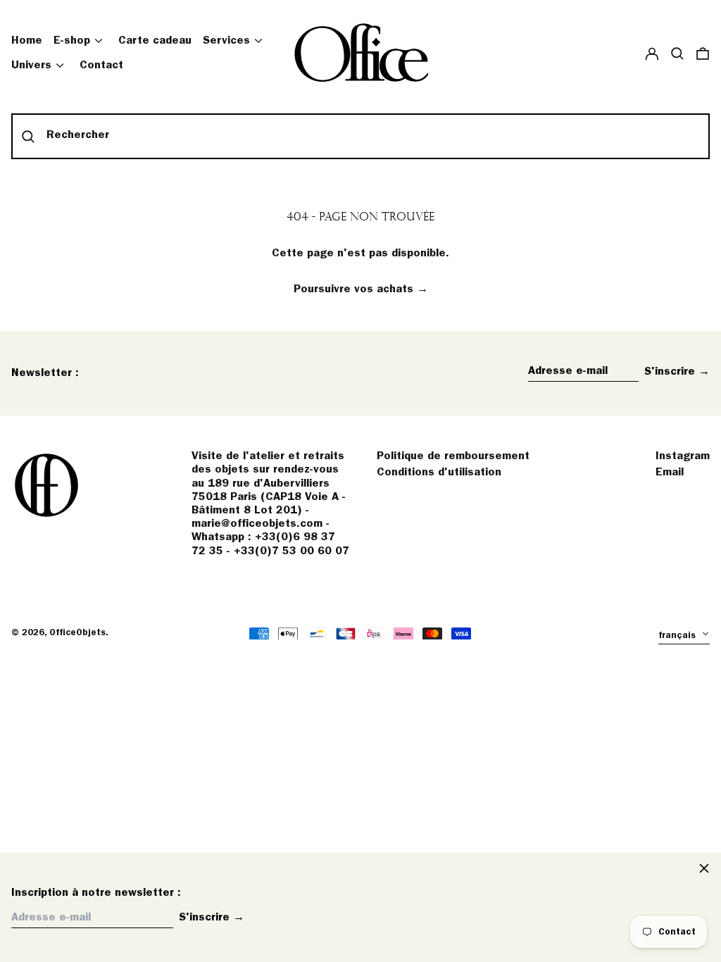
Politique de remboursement (453, 456)
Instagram (683, 456)
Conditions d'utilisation (439, 472)
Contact (101, 65)
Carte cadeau (155, 41)
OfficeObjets (77, 633)
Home (26, 41)
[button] (677, 53)
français (678, 635)
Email (670, 472)
